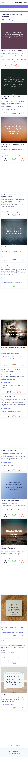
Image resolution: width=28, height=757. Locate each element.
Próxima (18, 745)
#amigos (16, 61)
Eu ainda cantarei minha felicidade (11, 247)
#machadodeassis (19, 385)
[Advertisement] (14, 178)
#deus (10, 358)
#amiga (3, 61)
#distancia (16, 660)
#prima (6, 280)
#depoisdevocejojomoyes (14, 558)
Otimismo (4, 695)
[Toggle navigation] (3, 2)
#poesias (4, 59)
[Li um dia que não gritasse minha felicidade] (14, 82)
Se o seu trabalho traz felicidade (10, 500)
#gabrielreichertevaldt (7, 156)
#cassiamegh (15, 212)
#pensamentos (5, 358)
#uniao (24, 280)
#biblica (18, 358)
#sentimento (5, 657)
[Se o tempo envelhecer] (14, 608)
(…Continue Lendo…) (6, 209)
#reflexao (9, 153)
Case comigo (5, 265)
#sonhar (20, 657)
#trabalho (4, 509)
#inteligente (4, 356)
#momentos (14, 153)
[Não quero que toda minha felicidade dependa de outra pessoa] (14, 532)
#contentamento (6, 512)
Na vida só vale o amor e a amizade (11, 50)
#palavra (17, 512)
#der (3, 704)
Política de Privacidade (17, 753)
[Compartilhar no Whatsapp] (12, 65)
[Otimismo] (14, 680)
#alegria (4, 632)
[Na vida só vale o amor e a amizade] (14, 36)
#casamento (11, 282)
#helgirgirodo (16, 509)
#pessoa (12, 61)
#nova (7, 61)
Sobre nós (8, 753)
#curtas (20, 61)
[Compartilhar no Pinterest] (15, 65)
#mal (9, 385)
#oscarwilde (18, 356)
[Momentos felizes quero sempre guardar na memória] (14, 130)
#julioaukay (4, 256)
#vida (3, 280)
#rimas (8, 59)
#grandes (10, 657)
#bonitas (16, 109)
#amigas (15, 657)
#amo (22, 282)
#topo (13, 356)
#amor (20, 280)
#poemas (17, 59)
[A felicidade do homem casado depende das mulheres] (14, 333)
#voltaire (15, 632)
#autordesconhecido (11, 411)
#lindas (22, 358)
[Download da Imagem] (19, 65)
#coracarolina (9, 632)
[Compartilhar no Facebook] (9, 65)
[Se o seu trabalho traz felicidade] (14, 486)
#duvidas (16, 280)
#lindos (12, 660)
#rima (14, 358)
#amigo (7, 660)
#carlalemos (5, 109)
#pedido (11, 280)
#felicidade (10, 109)
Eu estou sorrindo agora (8, 396)
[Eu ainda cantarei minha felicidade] (14, 232)
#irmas (3, 660)
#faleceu (22, 660)
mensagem (21, 2)
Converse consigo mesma (8, 450)
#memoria (4, 387)
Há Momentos (5, 641)
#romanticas (23, 59)
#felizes (20, 156)
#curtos (12, 59)
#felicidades (4, 361)
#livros (12, 385)
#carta (24, 657)
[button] (22, 65)
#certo (6, 704)
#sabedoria (4, 465)
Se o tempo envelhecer (8, 623)
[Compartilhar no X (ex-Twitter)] (5, 65)
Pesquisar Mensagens (9, 20)
